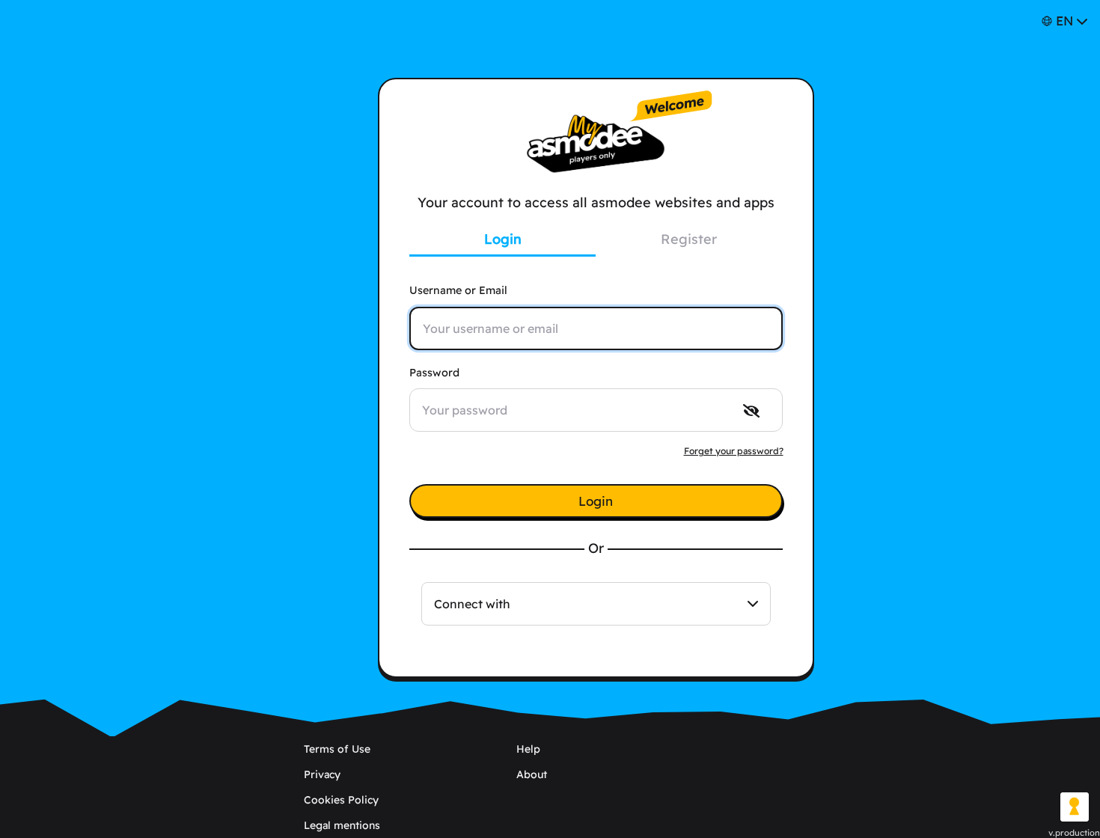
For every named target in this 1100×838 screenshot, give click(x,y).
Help (528, 749)
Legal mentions (342, 825)
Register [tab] (689, 239)
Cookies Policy (341, 800)
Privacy (322, 774)
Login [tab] (503, 239)
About (531, 774)
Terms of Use (337, 749)
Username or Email (458, 290)
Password (434, 372)
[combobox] (596, 604)
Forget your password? (733, 450)
